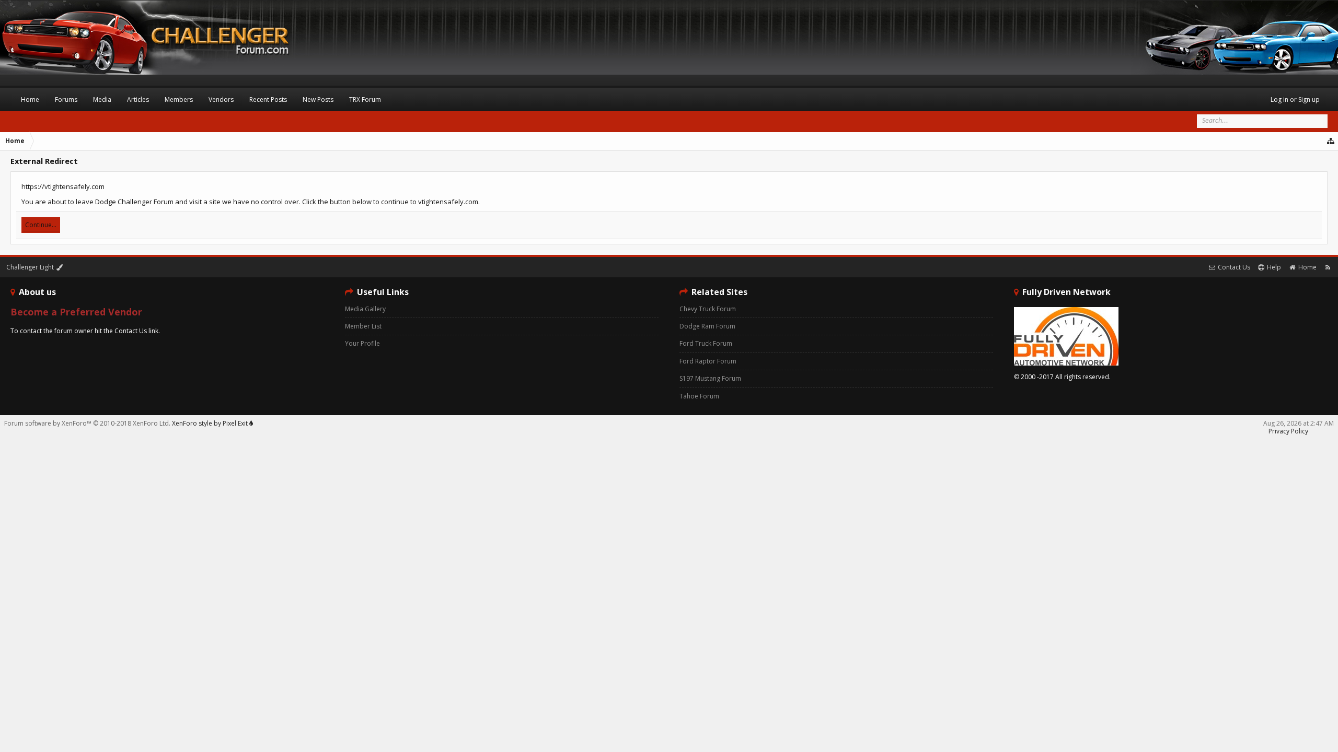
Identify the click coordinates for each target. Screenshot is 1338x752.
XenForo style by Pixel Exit (210, 423)
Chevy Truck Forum (707, 308)
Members (179, 99)
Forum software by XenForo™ (87, 423)
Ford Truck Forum (705, 343)
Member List (363, 326)
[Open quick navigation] (1331, 141)
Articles (138, 99)
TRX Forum (365, 99)
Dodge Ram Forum (707, 326)
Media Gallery (365, 308)
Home (30, 99)
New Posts (318, 99)
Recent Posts (268, 99)
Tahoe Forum (699, 396)
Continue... (40, 224)
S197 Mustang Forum (710, 378)
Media (102, 99)
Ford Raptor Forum (707, 361)
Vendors (221, 99)
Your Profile (362, 343)
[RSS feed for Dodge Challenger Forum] (1327, 267)
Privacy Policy (1288, 431)
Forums (66, 99)
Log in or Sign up (1295, 99)
